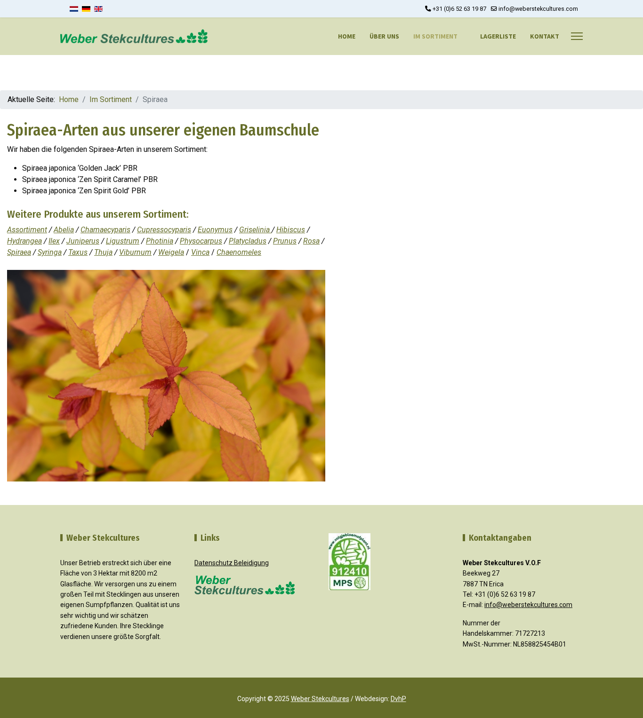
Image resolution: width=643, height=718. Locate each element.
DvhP (398, 698)
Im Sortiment (435, 36)
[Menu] (577, 36)
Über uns (384, 36)
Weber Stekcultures (320, 698)
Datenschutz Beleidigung (231, 563)
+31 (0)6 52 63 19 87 (459, 8)
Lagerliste (498, 36)
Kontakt (544, 36)
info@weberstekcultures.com (538, 8)
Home (346, 36)
